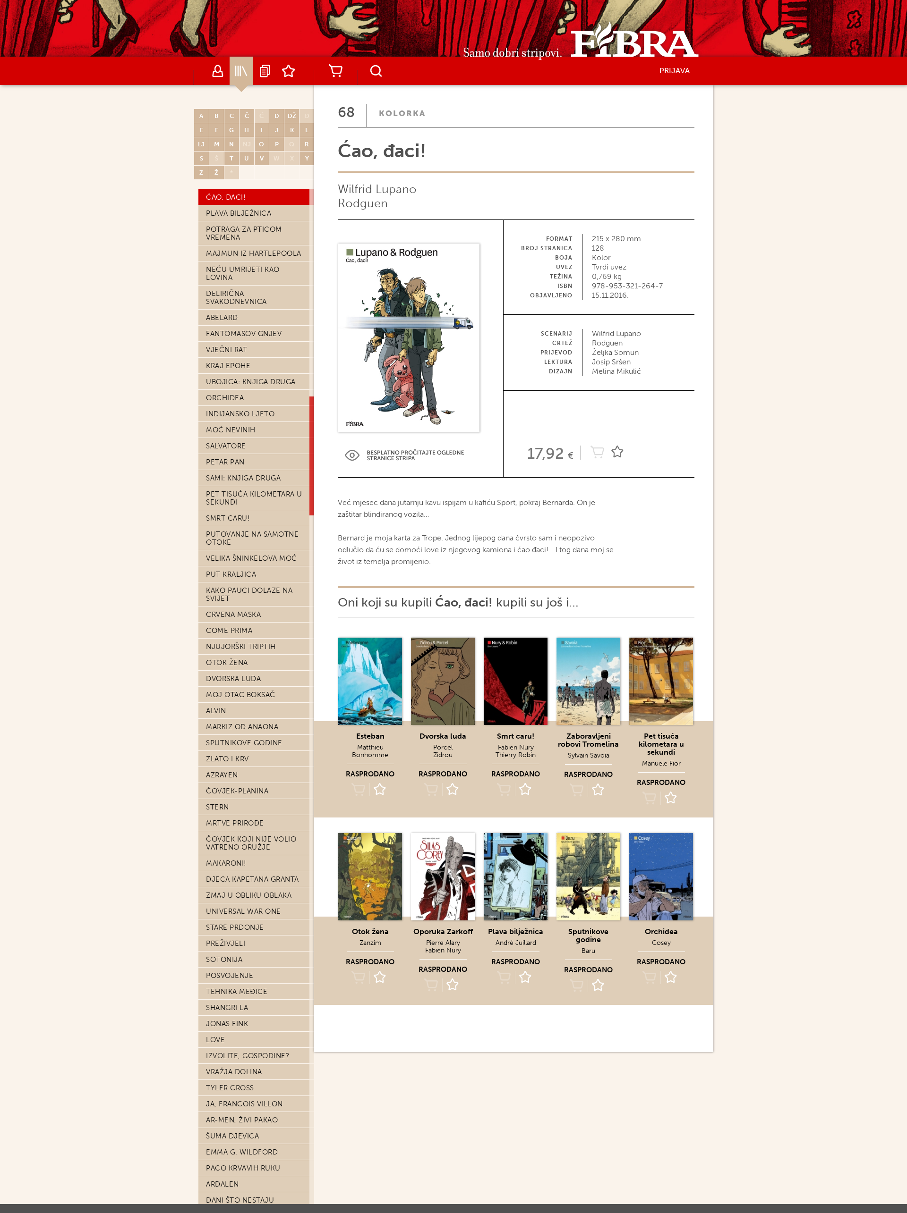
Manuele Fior (661, 763)
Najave (265, 71)
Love (215, 1040)
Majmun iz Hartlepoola (253, 253)
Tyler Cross (230, 1088)
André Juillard (516, 943)
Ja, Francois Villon (244, 1104)
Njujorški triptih (241, 646)
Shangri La (227, 1007)
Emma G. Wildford (242, 1152)
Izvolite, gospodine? (247, 1056)
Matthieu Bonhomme (370, 751)
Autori (218, 71)
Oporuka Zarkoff (443, 931)
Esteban (370, 736)
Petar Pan (225, 462)
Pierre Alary (443, 943)
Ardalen (222, 1184)
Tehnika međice (236, 991)
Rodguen (363, 203)
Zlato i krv (227, 759)
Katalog (241, 71)
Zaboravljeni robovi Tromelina (588, 740)
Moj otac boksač (240, 695)
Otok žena (227, 662)
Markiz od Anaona (242, 727)
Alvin (216, 711)
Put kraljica (231, 574)
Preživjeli (225, 943)
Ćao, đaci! (226, 197)
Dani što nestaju (240, 1200)
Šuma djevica (232, 1136)
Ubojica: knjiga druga (251, 382)
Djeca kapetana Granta (252, 879)
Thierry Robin (516, 755)
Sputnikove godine (244, 743)
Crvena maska (233, 614)
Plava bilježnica (238, 213)
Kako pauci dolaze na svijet (249, 594)
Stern (217, 807)
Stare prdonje (235, 927)
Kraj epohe (228, 366)
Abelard (222, 317)
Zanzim (370, 943)
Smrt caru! (228, 518)
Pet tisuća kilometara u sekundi (254, 498)
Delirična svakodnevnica (236, 297)
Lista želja (288, 71)
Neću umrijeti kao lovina (243, 273)
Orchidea (225, 398)
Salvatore (226, 446)
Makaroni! (226, 863)
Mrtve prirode (235, 823)
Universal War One (243, 911)
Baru (588, 951)
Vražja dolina (234, 1072)
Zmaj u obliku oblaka (248, 895)
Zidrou (443, 755)
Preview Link (404, 455)
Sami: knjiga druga (243, 478)
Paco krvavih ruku (243, 1168)
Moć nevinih (231, 430)
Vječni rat (226, 349)
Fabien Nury (516, 747)
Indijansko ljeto (240, 414)
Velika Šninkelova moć (251, 558)
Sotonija (224, 959)
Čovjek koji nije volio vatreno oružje (251, 843)
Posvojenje (229, 975)
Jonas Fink (227, 1023)
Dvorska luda (233, 678)
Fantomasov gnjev (244, 333)
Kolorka (402, 113)
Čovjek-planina (237, 791)
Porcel (443, 747)
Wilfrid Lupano (377, 189)
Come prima (229, 630)
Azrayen (222, 775)
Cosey (661, 943)
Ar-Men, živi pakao (242, 1120)
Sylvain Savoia (588, 755)
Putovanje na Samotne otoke (252, 538)
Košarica (335, 71)
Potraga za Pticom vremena (244, 233)
